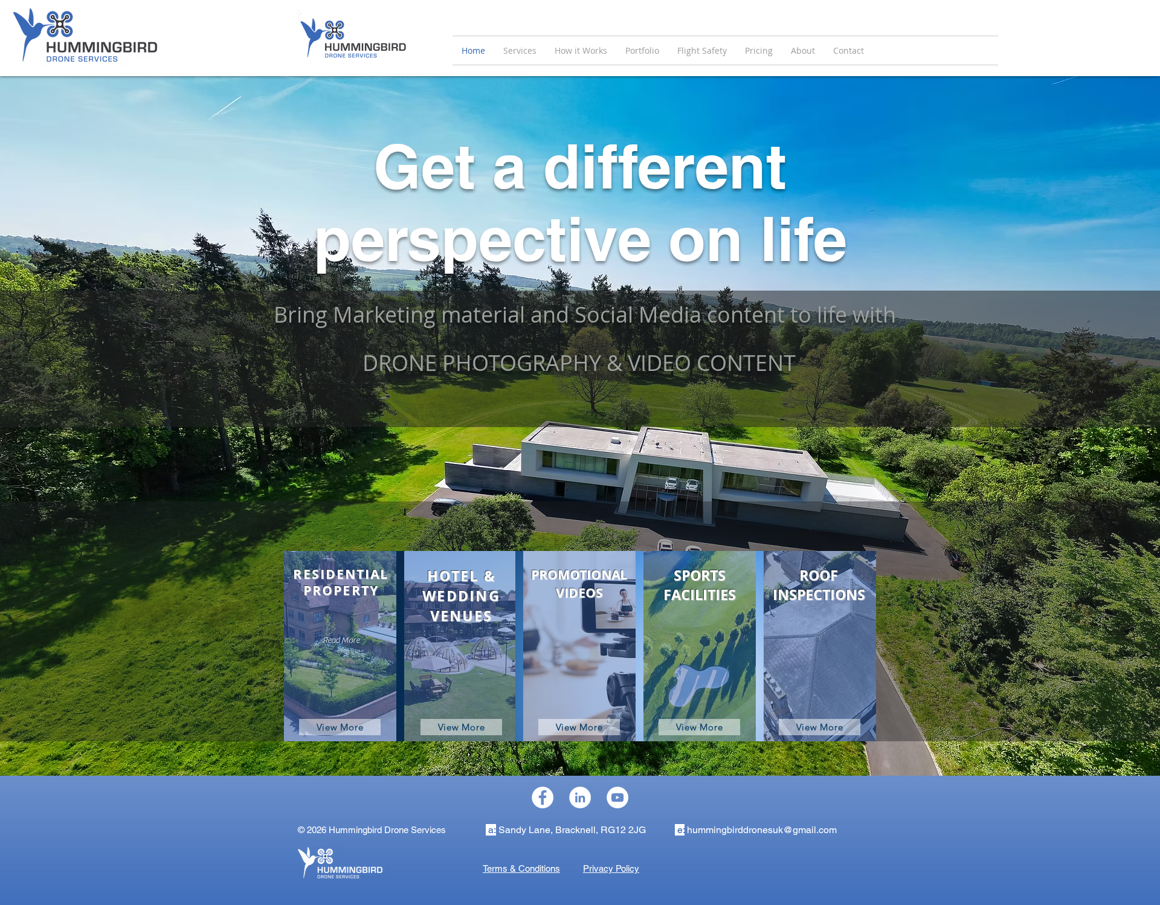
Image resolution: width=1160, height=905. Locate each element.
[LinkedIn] (580, 797)
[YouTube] (617, 797)
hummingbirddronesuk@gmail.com (762, 830)
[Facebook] (542, 797)
